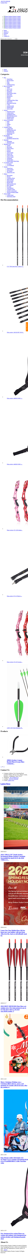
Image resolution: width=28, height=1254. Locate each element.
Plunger (9, 97)
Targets (5, 166)
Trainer (8, 145)
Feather (8, 124)
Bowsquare (9, 175)
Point (8, 121)
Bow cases (9, 90)
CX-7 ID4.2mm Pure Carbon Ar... (15, 266)
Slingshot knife (10, 142)
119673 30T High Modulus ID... (15, 728)
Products (6, 33)
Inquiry (5, 1249)
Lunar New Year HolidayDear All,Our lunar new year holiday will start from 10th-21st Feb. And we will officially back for (14, 933)
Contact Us (6, 36)
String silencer (10, 179)
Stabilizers (9, 91)
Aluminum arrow (11, 114)
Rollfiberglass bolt (11, 130)
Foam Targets (10, 169)
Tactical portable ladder (12, 192)
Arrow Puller (10, 152)
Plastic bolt (9, 134)
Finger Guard (10, 157)
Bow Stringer (10, 185)
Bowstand (9, 147)
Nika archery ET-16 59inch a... (14, 596)
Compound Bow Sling (12, 100)
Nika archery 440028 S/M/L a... (14, 464)
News (5, 34)
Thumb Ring (10, 159)
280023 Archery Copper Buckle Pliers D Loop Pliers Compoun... (15, 761)
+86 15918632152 (14, 777)
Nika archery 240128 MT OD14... (15, 332)
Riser (8, 82)
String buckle (10, 181)
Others (5, 174)
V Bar (8, 104)
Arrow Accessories (8, 120)
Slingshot (6, 140)
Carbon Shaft (10, 195)
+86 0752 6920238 (13, 779)
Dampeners (9, 96)
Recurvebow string (11, 93)
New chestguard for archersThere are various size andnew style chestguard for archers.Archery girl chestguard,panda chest (13, 1236)
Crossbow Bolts (8, 127)
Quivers (9, 149)
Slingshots (9, 141)
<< (1, 766)
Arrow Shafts (7, 193)
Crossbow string (11, 189)
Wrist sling (9, 94)
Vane (8, 123)
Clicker (8, 99)
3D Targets (9, 171)
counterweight (10, 106)
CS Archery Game (8, 162)
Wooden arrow (10, 117)
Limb (8, 83)
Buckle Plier (10, 182)
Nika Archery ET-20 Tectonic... (14, 662)
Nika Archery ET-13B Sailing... (14, 530)
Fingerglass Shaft (11, 196)
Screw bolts (10, 108)
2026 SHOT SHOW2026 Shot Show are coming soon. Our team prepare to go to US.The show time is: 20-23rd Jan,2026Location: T (13, 1008)
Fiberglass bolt (10, 131)
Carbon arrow (10, 113)
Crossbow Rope (11, 178)
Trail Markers (10, 188)
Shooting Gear (7, 144)
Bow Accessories (8, 86)
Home (5, 30)
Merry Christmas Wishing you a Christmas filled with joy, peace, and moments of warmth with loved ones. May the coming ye (14, 1084)
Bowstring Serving (11, 103)
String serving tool (11, 183)
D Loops (9, 186)
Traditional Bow (11, 84)
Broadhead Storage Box (13, 138)
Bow (5, 77)
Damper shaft (10, 107)
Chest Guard (10, 155)
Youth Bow (10, 79)
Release (9, 151)
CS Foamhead (10, 165)
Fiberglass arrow (11, 111)
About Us (6, 31)
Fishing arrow (10, 118)
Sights (8, 87)
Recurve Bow (10, 80)
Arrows (5, 110)
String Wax (9, 101)
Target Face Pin (11, 172)
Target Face (10, 168)
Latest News (5, 784)
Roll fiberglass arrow (12, 116)
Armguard (9, 158)
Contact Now (11, 780)
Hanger (8, 176)
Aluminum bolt (10, 132)
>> (4, 766)
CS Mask (9, 164)
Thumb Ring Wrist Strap (13, 161)
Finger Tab (9, 154)
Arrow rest (9, 89)
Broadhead (9, 137)
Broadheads (7, 135)
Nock (8, 125)
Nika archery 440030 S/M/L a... (14, 398)
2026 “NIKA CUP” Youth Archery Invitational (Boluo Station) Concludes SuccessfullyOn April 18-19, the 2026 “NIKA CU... (13, 857)
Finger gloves (10, 148)
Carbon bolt (10, 128)
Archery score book (12, 191)
